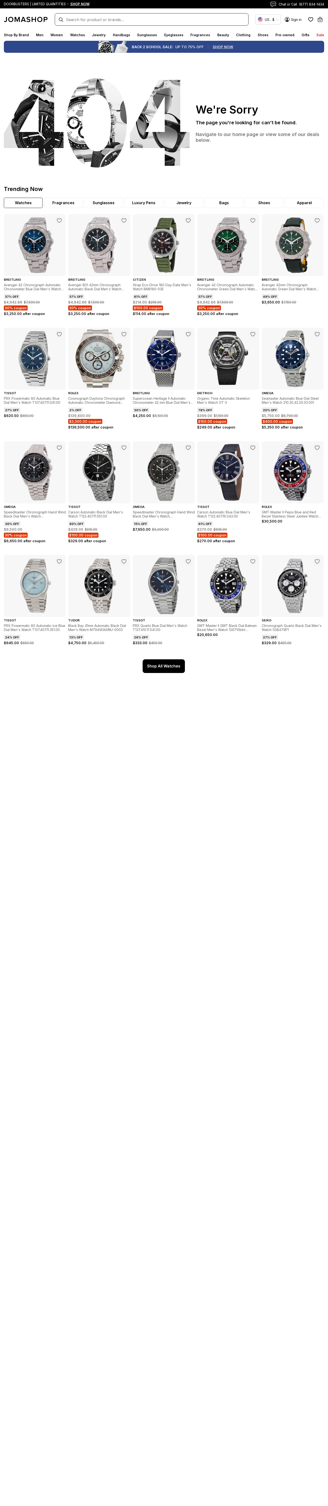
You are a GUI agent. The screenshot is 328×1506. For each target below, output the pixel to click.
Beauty (223, 35)
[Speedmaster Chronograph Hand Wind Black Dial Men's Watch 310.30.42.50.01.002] (188, 447)
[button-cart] (320, 19)
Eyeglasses (173, 35)
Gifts (306, 35)
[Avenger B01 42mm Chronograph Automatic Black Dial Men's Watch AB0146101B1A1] (123, 220)
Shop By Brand (16, 35)
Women (56, 35)
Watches (77, 35)
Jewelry (99, 35)
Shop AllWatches (163, 666)
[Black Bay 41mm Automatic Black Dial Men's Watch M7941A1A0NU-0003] (123, 561)
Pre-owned (284, 35)
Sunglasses (147, 35)
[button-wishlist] (311, 19)
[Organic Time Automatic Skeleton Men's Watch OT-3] (252, 334)
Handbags (121, 35)
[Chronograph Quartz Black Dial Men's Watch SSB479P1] (317, 561)
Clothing (243, 35)
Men (39, 35)
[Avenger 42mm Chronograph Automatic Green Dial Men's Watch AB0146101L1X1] (317, 220)
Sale (320, 35)
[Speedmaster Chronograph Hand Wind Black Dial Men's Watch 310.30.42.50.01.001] (59, 447)
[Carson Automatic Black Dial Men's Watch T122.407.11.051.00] (123, 447)
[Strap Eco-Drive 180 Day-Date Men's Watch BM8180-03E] (188, 220)
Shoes (263, 35)
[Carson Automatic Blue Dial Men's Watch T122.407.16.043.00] (252, 447)
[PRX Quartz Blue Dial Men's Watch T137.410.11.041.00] (188, 561)
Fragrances (200, 35)
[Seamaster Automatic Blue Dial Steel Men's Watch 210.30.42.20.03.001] (317, 334)
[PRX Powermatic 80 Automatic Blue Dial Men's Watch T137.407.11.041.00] (59, 334)
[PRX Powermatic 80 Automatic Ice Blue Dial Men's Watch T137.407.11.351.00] (59, 561)
